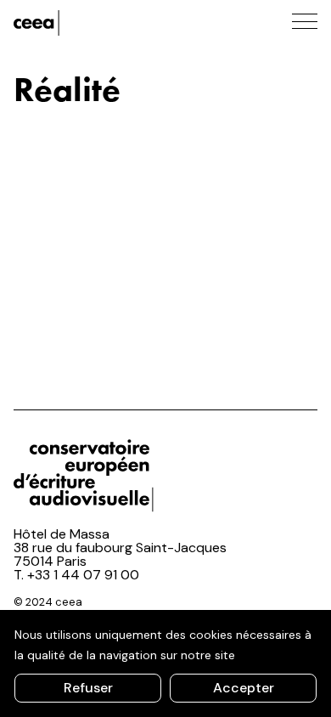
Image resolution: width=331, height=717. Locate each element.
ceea (90, 23)
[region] (165, 663)
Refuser (88, 688)
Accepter (243, 688)
